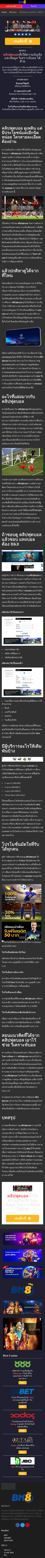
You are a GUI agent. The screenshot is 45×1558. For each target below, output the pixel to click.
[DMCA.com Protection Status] (8, 1486)
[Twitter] (22, 1525)
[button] (4, 2)
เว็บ (27, 1148)
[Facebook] (17, 1525)
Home (4, 12)
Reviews (13, 12)
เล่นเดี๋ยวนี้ (20, 41)
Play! (22, 1383)
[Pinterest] (27, 1525)
